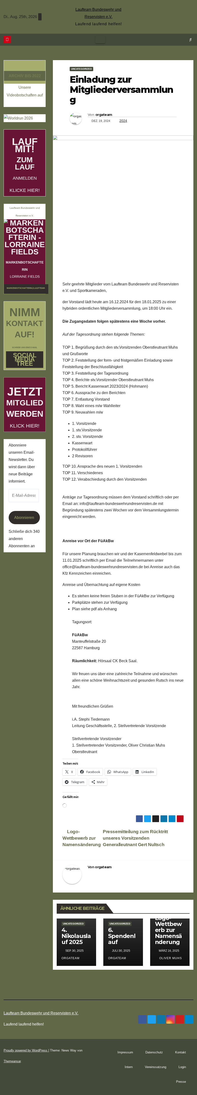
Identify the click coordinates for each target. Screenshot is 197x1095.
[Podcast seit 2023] (24, 66)
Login (182, 1067)
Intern (129, 1067)
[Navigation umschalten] (100, 39)
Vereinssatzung (155, 1067)
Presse (181, 1081)
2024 (123, 121)
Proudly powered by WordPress (26, 1050)
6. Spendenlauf (121, 935)
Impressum (125, 1052)
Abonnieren (24, 518)
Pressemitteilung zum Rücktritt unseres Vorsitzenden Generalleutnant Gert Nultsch (135, 838)
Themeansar (12, 1061)
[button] (190, 40)
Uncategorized (81, 69)
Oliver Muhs (170, 958)
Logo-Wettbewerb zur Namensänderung (81, 838)
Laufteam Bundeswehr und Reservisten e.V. (41, 1013)
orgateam (103, 115)
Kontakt (180, 1052)
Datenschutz (154, 1052)
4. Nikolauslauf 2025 (76, 935)
